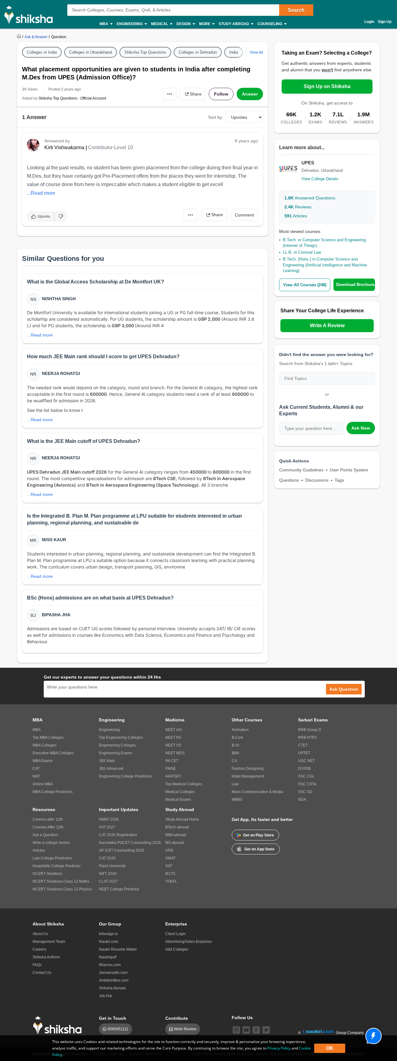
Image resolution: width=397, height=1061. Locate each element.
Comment (244, 214)
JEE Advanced (111, 768)
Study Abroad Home (182, 819)
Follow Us (242, 1017)
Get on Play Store (258, 835)
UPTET (304, 753)
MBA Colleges (44, 745)
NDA (302, 799)
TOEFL (171, 881)
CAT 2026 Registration (118, 835)
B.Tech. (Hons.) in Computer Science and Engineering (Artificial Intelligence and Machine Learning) (325, 265)
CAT (36, 768)
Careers (39, 949)
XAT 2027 (107, 827)
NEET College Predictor (119, 889)
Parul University (112, 866)
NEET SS (173, 745)
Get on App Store (259, 849)
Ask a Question (45, 835)
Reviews (297, 206)
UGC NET (306, 761)
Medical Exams (178, 799)
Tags (339, 480)
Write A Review (327, 325)
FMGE (170, 768)
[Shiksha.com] (31, 14)
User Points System (349, 469)
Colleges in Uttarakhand (90, 52)
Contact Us (42, 972)
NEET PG (173, 737)
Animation (240, 730)
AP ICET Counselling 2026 (121, 850)
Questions (289, 480)
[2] (371, 1034)
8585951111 (118, 1029)
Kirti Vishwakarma (64, 147)
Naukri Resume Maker (118, 949)
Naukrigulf (107, 957)
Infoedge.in (108, 934)
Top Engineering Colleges (121, 737)
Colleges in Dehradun (198, 52)
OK (329, 1048)
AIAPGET (173, 776)
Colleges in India (42, 52)
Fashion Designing (248, 768)
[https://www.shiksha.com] (19, 36)
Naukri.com (108, 941)
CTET (303, 745)
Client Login (175, 934)
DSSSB (304, 768)
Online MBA (43, 784)
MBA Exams (43, 761)
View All (256, 52)
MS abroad (174, 842)
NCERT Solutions (47, 874)
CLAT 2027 (108, 881)
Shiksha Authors (46, 957)
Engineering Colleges (117, 745)
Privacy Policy (279, 1048)
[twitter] (266, 1030)
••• (169, 93)
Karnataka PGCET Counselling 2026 (130, 842)
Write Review (185, 1029)
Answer (250, 93)
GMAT (170, 858)
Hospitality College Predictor (57, 866)
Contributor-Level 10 (110, 147)
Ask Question (343, 689)
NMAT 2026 (109, 819)
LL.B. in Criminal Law (302, 252)
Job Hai (105, 996)
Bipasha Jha (56, 614)
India (233, 52)
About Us (40, 934)
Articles (295, 215)
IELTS (170, 874)
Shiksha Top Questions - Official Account (72, 98)
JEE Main (107, 761)
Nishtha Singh (59, 298)
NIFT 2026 (108, 874)
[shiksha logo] (59, 1025)
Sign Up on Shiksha (327, 86)
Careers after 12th (48, 819)
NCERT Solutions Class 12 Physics (62, 889)
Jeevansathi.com (113, 972)
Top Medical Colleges (183, 784)
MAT (36, 776)
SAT (168, 866)
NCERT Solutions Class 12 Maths (61, 881)
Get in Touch (112, 1018)
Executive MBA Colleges (53, 753)
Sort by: (215, 117)
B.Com (237, 737)
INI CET (171, 761)
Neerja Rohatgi (61, 373)
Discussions (316, 480)
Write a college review (51, 842)
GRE (169, 850)
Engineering (109, 730)
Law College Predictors (52, 858)
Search (296, 10)
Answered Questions (309, 197)
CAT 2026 (107, 858)
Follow (221, 93)
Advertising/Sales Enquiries (188, 941)
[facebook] (256, 1030)
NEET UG (173, 730)
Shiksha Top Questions (145, 52)
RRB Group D (309, 730)
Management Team (49, 941)
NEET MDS (175, 753)
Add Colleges (176, 949)
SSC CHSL (307, 784)
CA (234, 761)
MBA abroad (175, 835)
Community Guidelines (301, 469)
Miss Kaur (54, 539)
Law (235, 784)
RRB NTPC (307, 737)
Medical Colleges (180, 792)
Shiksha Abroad (112, 988)
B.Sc (235, 745)
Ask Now (360, 428)
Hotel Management (248, 776)
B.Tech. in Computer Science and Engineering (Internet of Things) (324, 243)
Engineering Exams (115, 753)
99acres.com (110, 965)
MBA (37, 730)
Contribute (176, 1018)
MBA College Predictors (53, 792)
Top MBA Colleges (48, 737)
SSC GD (305, 792)
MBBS (237, 799)
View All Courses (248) (304, 285)
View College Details (319, 178)
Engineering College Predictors (125, 776)
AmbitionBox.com (113, 980)
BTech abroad (177, 827)
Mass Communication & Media (257, 792)
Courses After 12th (48, 827)
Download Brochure (355, 284)
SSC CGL (306, 776)
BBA (235, 753)
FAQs (37, 965)
